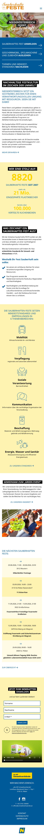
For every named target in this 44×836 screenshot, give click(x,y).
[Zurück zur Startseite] (13, 6)
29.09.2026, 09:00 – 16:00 (22, 647)
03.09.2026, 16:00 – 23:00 (22, 584)
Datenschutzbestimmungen (19, 733)
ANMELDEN (22, 723)
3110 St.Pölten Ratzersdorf (22, 588)
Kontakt (22, 813)
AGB (31, 731)
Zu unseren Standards (21, 466)
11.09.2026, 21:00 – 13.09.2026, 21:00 (22, 604)
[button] (41, 8)
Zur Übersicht (9, 667)
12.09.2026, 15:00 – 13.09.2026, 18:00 (22, 625)
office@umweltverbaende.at (22, 806)
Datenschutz (22, 816)
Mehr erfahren (9, 152)
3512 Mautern (22, 568)
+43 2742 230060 (23, 804)
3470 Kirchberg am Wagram (22, 629)
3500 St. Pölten (22, 651)
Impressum (22, 818)
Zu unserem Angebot (21, 502)
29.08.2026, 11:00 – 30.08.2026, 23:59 (22, 565)
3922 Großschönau (22, 607)
